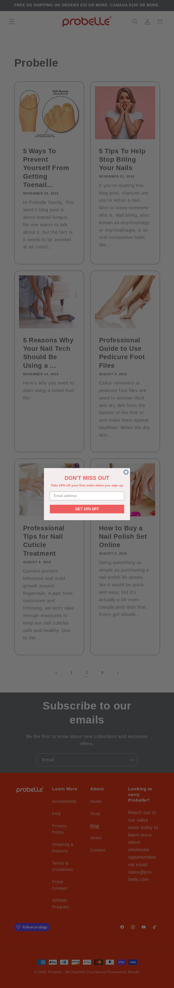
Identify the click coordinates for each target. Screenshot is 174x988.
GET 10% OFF (87, 509)
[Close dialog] (126, 472)
